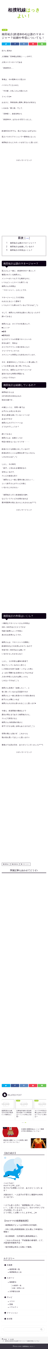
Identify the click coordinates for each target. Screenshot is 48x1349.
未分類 (4, 30)
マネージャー (25, 864)
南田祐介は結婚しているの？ (22, 246)
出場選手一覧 (16, 1285)
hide (27, 238)
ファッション (12, 1313)
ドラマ (12, 1301)
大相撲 (9, 1265)
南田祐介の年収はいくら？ (21, 250)
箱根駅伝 (12, 1282)
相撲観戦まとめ (15, 1272)
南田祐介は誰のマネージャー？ (23, 243)
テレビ (9, 1297)
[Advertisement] (24, 177)
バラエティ (13, 1307)
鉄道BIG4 (15, 864)
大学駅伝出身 (14, 1291)
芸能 (11, 1304)
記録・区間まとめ (18, 1288)
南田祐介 (6, 864)
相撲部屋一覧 (14, 1269)
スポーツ (10, 1278)
